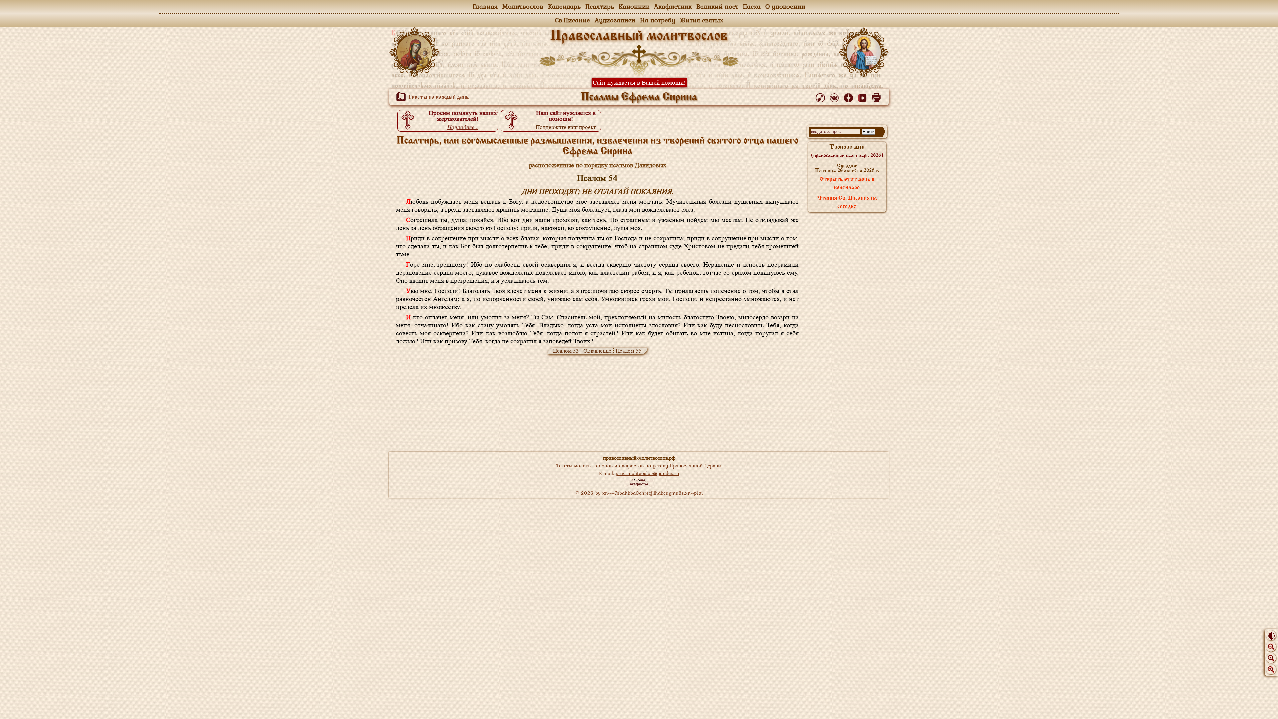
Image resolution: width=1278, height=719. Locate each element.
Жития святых (701, 20)
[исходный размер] (1271, 658)
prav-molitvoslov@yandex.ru (647, 473)
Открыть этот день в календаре (847, 183)
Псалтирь (599, 6)
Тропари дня (847, 151)
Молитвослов (522, 6)
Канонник (634, 6)
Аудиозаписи (615, 20)
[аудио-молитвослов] (821, 96)
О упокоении (785, 6)
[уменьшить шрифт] (1271, 647)
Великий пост (717, 6)
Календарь (564, 6)
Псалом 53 (566, 351)
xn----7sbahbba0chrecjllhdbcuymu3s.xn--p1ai (652, 493)
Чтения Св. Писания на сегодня (847, 202)
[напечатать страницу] (877, 96)
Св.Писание (572, 20)
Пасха (752, 6)
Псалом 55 (629, 351)
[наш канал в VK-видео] (863, 96)
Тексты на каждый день (437, 97)
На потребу (657, 20)
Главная (485, 6)
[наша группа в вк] (835, 96)
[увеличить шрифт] (1271, 669)
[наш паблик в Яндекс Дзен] (849, 96)
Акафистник (673, 6)
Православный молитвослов (639, 36)
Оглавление (597, 351)
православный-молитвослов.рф (639, 458)
